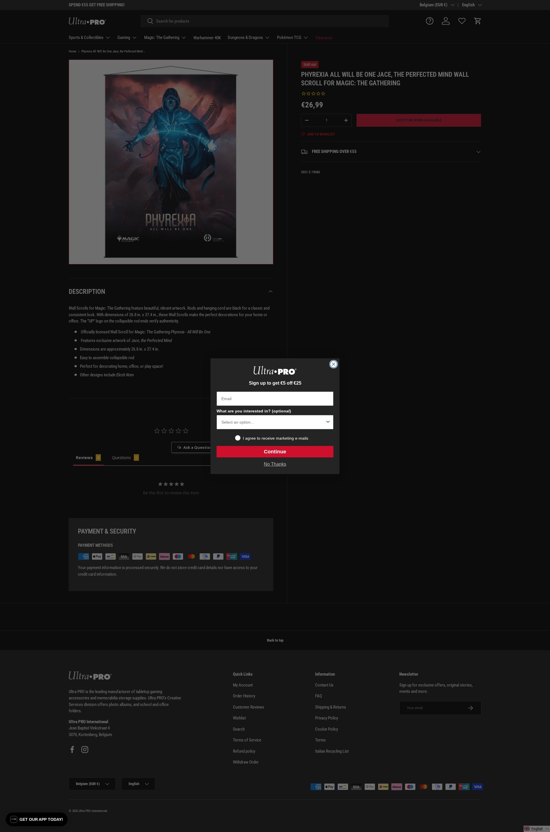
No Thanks (275, 464)
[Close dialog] (333, 364)
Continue (275, 452)
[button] (37, 819)
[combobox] (273, 422)
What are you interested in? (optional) (254, 411)
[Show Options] (328, 422)
